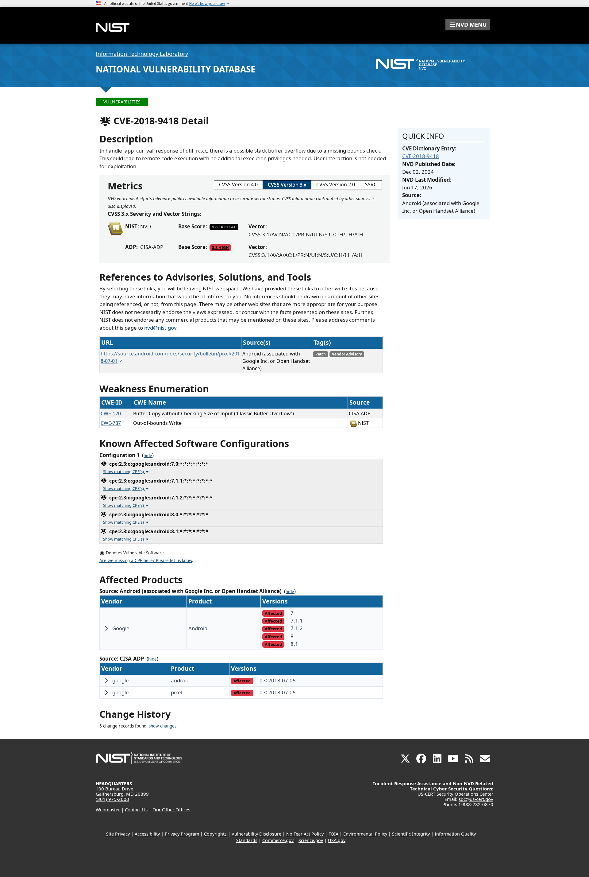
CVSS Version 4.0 (238, 184)
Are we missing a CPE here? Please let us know (145, 560)
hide (148, 455)
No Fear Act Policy (305, 834)
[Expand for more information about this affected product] (106, 628)
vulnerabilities (122, 102)
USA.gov (336, 840)
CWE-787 (111, 423)
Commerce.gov (278, 840)
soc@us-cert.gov (476, 799)
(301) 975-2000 (112, 799)
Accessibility (147, 834)
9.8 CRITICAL (224, 227)
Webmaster (108, 809)
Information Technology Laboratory (142, 53)
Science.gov (310, 840)
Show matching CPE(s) (124, 471)
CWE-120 (111, 413)
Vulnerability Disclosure (256, 834)
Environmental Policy (365, 834)
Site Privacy (118, 834)
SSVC (371, 184)
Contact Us (136, 809)
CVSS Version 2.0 (335, 184)
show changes (162, 726)
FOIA (333, 834)
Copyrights (215, 834)
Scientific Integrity (411, 834)
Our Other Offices (171, 809)
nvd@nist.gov (160, 327)
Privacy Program (182, 834)
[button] (467, 24)
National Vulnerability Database (176, 69)
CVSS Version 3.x (287, 184)
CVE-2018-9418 (420, 156)
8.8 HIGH (220, 247)
